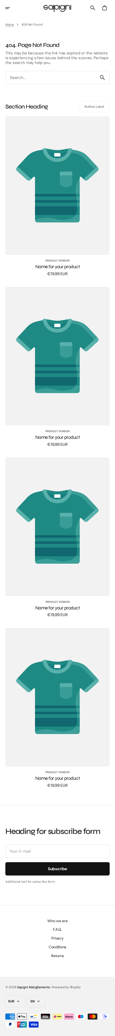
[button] (11, 8)
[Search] (102, 77)
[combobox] (50, 77)
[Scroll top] (108, 1029)
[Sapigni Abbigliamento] (57, 8)
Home (9, 24)
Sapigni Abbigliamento (33, 987)
